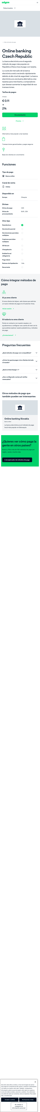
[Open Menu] (37, 2)
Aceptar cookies (10, 1099)
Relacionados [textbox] (8, 8)
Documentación (20, 115)
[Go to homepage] (5, 2)
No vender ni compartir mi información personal (18, 1106)
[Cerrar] (35, 1082)
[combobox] (9, 8)
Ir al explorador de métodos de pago (17, 460)
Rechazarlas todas (28, 1099)
